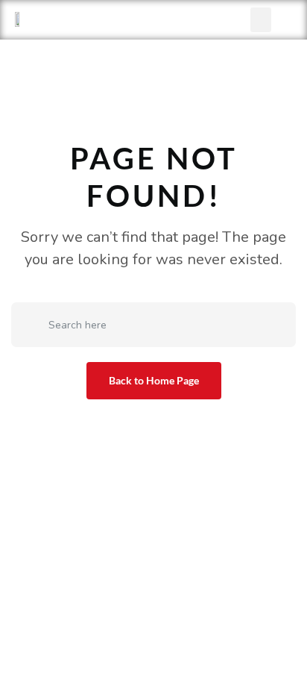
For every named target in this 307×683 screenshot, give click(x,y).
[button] (260, 19)
